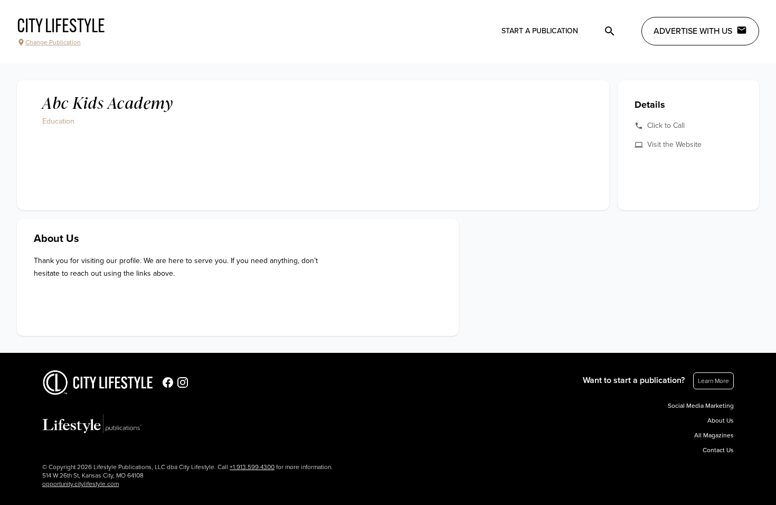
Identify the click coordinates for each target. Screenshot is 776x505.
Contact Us (718, 450)
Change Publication (53, 42)
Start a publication (539, 30)
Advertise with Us (693, 31)
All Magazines (714, 435)
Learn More (713, 381)
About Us (720, 420)
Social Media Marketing (701, 405)
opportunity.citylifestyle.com (80, 484)
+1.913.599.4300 (252, 467)
